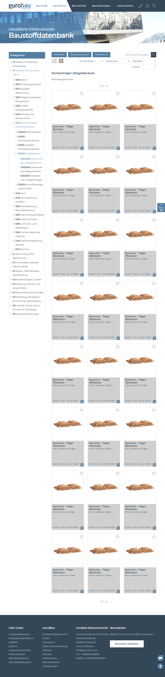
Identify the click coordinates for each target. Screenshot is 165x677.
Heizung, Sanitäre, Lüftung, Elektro (27, 286)
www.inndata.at (85, 646)
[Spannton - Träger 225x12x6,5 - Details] (68, 234)
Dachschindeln (26, 219)
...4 (105, 86)
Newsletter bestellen (127, 644)
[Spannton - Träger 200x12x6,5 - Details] (140, 170)
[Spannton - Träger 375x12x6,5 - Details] (68, 360)
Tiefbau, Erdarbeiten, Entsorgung (26, 64)
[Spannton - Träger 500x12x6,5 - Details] (140, 424)
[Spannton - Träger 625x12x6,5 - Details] (104, 550)
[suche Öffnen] (153, 8)
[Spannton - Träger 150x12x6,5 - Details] (68, 170)
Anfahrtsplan (50, 658)
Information (101, 6)
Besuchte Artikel (80, 54)
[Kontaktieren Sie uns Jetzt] (140, 6)
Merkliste (59, 54)
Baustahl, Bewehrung (22, 91)
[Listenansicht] (54, 61)
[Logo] (20, 6)
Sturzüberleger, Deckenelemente (26, 124)
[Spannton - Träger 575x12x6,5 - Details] (140, 487)
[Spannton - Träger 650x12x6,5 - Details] (140, 550)
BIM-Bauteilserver (18, 658)
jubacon (13, 646)
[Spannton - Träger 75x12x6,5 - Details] (68, 107)
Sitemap (47, 650)
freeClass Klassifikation (21, 638)
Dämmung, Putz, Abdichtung (23, 256)
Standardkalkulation (20, 662)
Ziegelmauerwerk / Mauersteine (28, 99)
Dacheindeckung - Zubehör (28, 234)
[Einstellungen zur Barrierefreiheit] (160, 666)
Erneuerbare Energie (26, 314)
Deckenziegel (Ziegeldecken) (31, 169)
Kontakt (47, 654)
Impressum (49, 642)
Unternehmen (125, 6)
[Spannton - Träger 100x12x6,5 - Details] (104, 107)
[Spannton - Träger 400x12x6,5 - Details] (104, 360)
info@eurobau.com (87, 650)
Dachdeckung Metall (29, 214)
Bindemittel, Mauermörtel (25, 116)
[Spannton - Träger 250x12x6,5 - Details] (104, 234)
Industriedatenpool (19, 634)
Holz (20, 193)
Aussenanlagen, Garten (27, 279)
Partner (60, 6)
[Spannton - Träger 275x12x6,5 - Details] (140, 234)
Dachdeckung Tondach (26, 199)
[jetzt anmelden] (147, 6)
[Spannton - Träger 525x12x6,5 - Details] (68, 487)
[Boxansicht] (61, 61)
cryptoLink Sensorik (20, 650)
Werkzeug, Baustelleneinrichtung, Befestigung (27, 299)
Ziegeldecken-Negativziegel (31, 177)
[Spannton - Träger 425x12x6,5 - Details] (140, 360)
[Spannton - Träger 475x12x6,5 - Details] (104, 424)
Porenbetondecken (29, 138)
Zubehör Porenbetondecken (29, 147)
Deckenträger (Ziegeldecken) (32, 161)
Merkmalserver (17, 654)
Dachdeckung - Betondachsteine (26, 208)
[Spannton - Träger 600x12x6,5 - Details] (68, 550)
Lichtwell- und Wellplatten (26, 225)
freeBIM (13, 642)
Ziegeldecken (29, 153)
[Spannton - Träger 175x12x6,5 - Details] (104, 170)
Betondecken (29, 132)
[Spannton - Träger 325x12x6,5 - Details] (104, 297)
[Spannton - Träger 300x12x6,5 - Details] (68, 297)
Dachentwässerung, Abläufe (29, 242)
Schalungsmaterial (28, 84)
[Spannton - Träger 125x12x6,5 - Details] (140, 107)
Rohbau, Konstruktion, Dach (26, 72)
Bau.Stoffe (42, 6)
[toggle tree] (11, 62)
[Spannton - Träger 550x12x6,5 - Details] (104, 487)
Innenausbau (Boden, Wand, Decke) (26, 264)
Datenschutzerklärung (55, 646)
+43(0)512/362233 (90, 654)
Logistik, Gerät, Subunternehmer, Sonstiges (27, 307)
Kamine (22, 249)
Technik (79, 6)
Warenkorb (101, 54)
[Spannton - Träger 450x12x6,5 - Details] (68, 424)
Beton (21, 79)
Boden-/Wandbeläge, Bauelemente (26, 273)
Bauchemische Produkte (28, 292)
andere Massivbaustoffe (24, 107)
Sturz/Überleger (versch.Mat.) (30, 186)
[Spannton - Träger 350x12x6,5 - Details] (140, 297)
